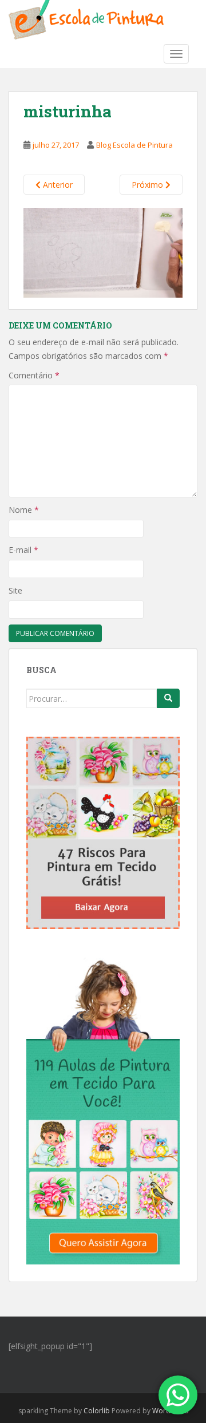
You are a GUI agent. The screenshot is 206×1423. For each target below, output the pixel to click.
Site (15, 590)
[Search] (168, 698)
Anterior (57, 184)
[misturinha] (103, 251)
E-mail (23, 549)
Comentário (34, 375)
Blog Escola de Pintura (134, 145)
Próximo (148, 184)
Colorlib (97, 1411)
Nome (24, 509)
